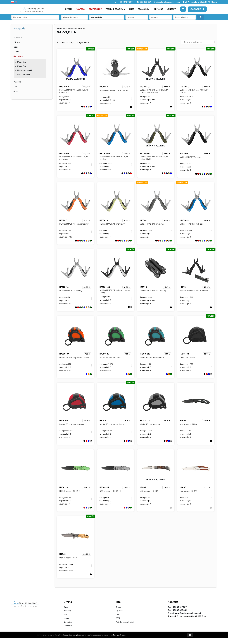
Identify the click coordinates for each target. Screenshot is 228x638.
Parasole (17, 82)
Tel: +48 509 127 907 (177, 607)
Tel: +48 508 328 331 (177, 610)
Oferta (68, 9)
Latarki (16, 51)
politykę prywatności (117, 635)
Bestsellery (95, 9)
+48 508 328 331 (143, 2)
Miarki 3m (21, 62)
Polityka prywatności (125, 622)
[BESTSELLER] (156, 201)
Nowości (80, 9)
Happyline (158, 9)
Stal (15, 86)
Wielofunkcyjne (23, 74)
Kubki (15, 47)
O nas (131, 9)
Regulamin (143, 9)
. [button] (131, 98)
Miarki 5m (21, 66)
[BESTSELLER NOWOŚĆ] (115, 134)
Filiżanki (16, 42)
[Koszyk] (183, 9)
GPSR (118, 618)
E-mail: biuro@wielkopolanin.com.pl (184, 613)
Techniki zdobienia (115, 9)
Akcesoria (17, 37)
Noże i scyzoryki (24, 70)
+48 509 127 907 (124, 2)
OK (190, 635)
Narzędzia (18, 56)
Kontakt (171, 9)
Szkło (15, 91)
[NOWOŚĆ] (115, 67)
